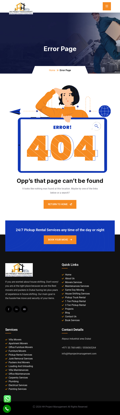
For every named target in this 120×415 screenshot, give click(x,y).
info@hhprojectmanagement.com (79, 353)
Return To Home (58, 204)
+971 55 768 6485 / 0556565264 (79, 347)
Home (52, 70)
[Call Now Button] (7, 409)
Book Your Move (58, 239)
